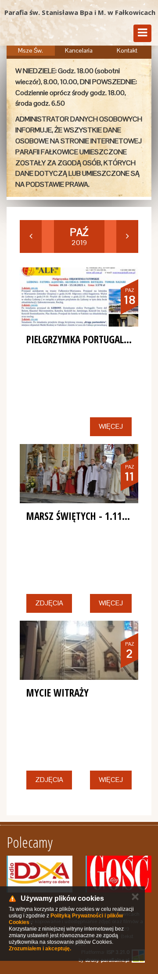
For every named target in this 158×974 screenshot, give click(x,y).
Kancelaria (79, 50)
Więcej (111, 426)
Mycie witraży (57, 693)
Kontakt (127, 50)
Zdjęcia (49, 603)
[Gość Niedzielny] (118, 874)
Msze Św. (30, 50)
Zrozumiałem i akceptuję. (40, 949)
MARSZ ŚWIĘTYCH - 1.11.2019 (85, 516)
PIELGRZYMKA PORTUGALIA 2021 (90, 339)
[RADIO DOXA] (39, 874)
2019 (79, 237)
